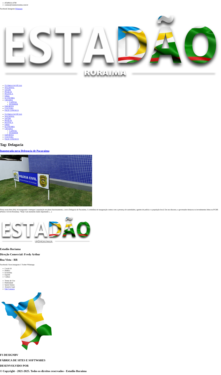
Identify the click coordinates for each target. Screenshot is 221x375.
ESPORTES (9, 106)
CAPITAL (13, 102)
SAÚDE (8, 90)
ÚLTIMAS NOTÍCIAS (13, 86)
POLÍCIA (8, 92)
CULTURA (9, 108)
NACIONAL (10, 88)
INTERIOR (13, 104)
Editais (7, 96)
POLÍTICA (9, 94)
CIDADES (9, 100)
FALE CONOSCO (12, 110)
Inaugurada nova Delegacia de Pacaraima (24, 150)
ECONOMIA (10, 98)
